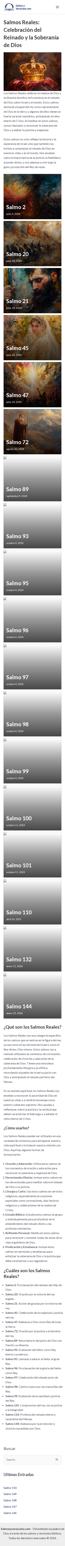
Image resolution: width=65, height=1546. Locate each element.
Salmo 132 (19, 959)
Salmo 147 (10, 1506)
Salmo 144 (19, 1006)
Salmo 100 (19, 818)
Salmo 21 (17, 301)
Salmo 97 (17, 677)
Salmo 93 (17, 536)
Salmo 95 (17, 583)
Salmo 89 (17, 489)
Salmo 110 (19, 912)
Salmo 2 (15, 207)
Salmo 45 (17, 348)
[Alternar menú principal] (57, 7)
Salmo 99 (17, 771)
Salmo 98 (17, 724)
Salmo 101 (19, 865)
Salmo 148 (10, 1500)
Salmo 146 (10, 1513)
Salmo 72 (17, 442)
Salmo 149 (10, 1494)
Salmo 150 (10, 1487)
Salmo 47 (17, 395)
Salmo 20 (17, 254)
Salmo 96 (17, 630)
